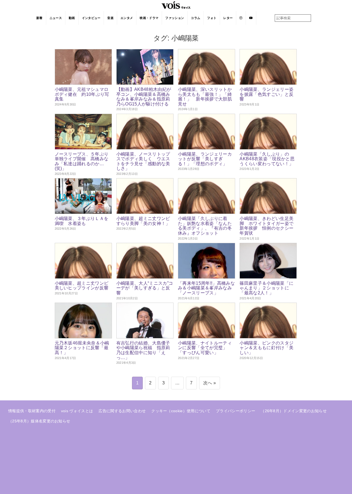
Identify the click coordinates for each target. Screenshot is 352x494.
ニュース (56, 18)
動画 (72, 18)
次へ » (209, 383)
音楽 (110, 18)
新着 (39, 18)
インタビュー (91, 18)
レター (228, 18)
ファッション (174, 18)
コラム (195, 18)
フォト (211, 18)
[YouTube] (251, 18)
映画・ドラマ (149, 18)
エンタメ (126, 18)
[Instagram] (241, 18)
